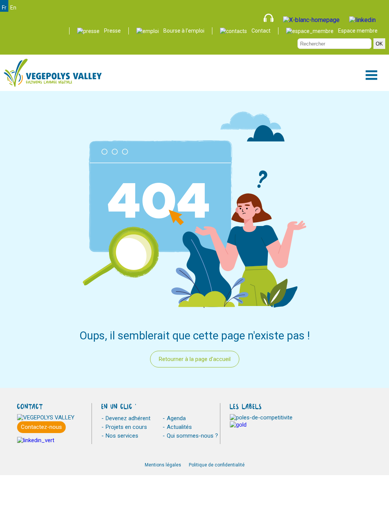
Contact (260, 31)
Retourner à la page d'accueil (195, 359)
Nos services (122, 435)
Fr (4, 8)
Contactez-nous (41, 427)
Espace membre (358, 31)
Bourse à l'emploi (183, 31)
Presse (112, 31)
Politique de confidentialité (217, 465)
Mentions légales (163, 465)
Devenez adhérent (128, 418)
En (13, 8)
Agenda (176, 418)
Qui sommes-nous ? (192, 435)
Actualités (179, 427)
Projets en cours (126, 427)
